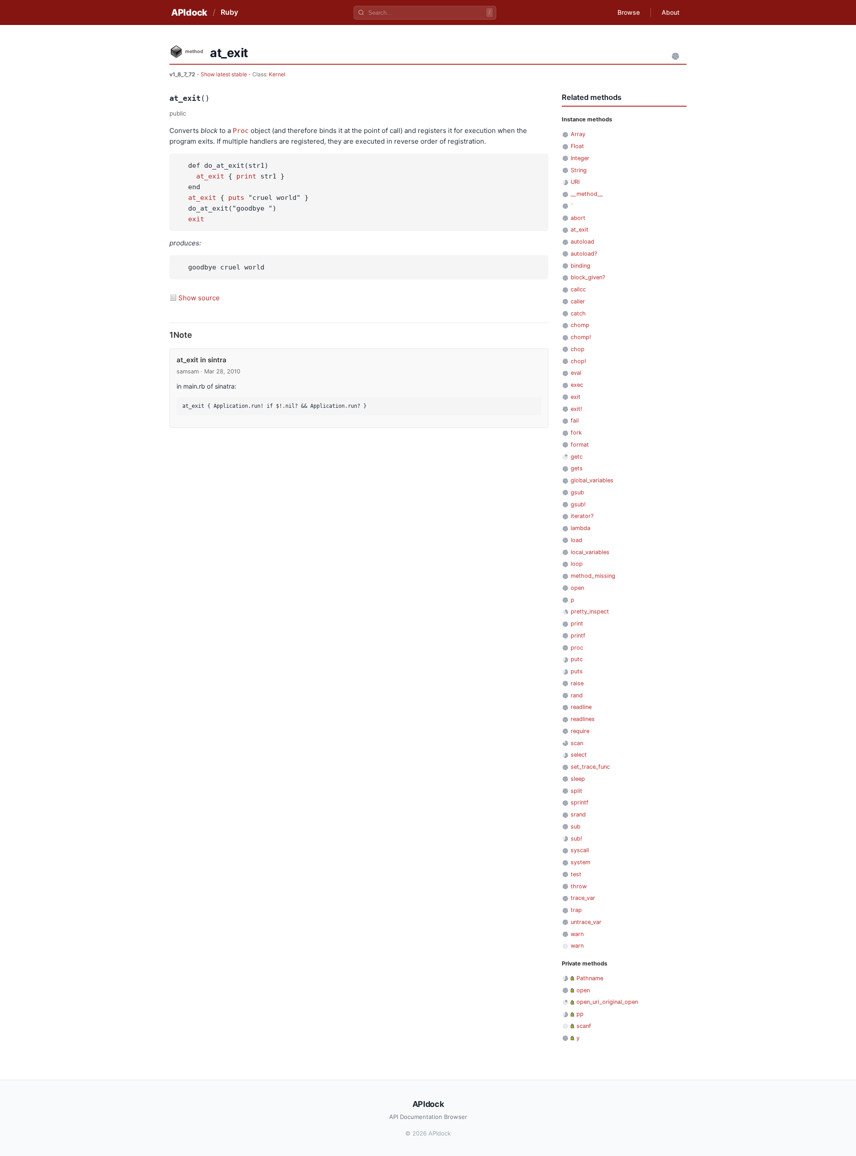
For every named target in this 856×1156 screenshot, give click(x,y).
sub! (576, 838)
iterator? (582, 516)
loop (577, 563)
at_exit (210, 176)
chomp (580, 325)
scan (577, 743)
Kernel (277, 74)
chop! (578, 361)
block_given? (588, 277)
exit (196, 219)
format (580, 444)
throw (579, 886)
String (579, 170)
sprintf (579, 802)
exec (577, 384)
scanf (583, 1026)
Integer (580, 158)
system (580, 862)
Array (578, 134)
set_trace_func (590, 766)
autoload (582, 241)
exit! (576, 409)
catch (578, 313)
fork (576, 432)
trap (576, 910)
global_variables (592, 480)
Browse (628, 12)
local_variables (590, 552)
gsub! (578, 504)
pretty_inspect (590, 611)
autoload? (584, 253)
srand (578, 814)
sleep (578, 778)
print (246, 176)
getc (577, 456)
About (670, 12)
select (579, 754)
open (577, 587)
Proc (241, 131)
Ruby (229, 12)
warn (577, 934)
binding (580, 265)
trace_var (583, 898)
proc (577, 647)
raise (577, 683)
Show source (199, 298)
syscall (580, 850)
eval (576, 372)
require (580, 731)
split (576, 790)
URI (575, 181)
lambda (580, 528)
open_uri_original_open (607, 1002)
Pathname (589, 978)
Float (577, 146)
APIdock (189, 12)
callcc (578, 289)
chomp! (581, 337)
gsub (577, 492)
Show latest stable (224, 74)
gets (577, 468)
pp (580, 1014)
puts (236, 198)
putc (577, 659)
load (576, 540)
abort (578, 218)
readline (581, 707)
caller (578, 301)
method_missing (593, 575)
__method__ (587, 194)
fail (575, 420)
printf (578, 635)
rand (577, 695)
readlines (583, 719)
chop (577, 349)
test (576, 874)
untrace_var (586, 922)
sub (575, 826)
